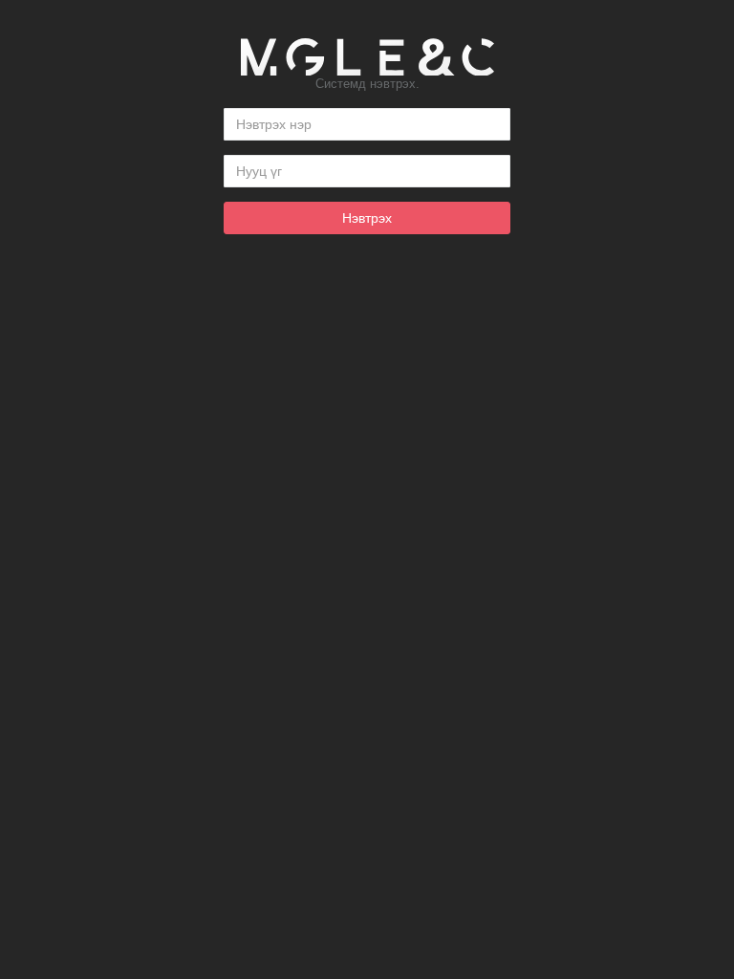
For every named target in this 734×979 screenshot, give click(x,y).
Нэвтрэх (367, 218)
